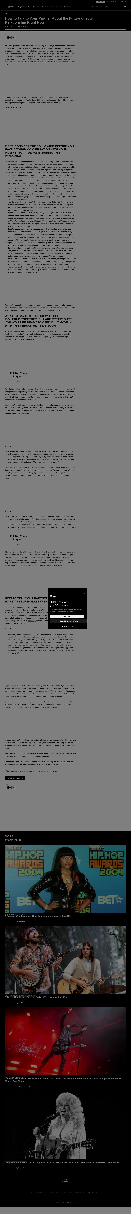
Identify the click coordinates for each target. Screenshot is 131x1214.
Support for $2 (67, 616)
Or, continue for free (67, 626)
